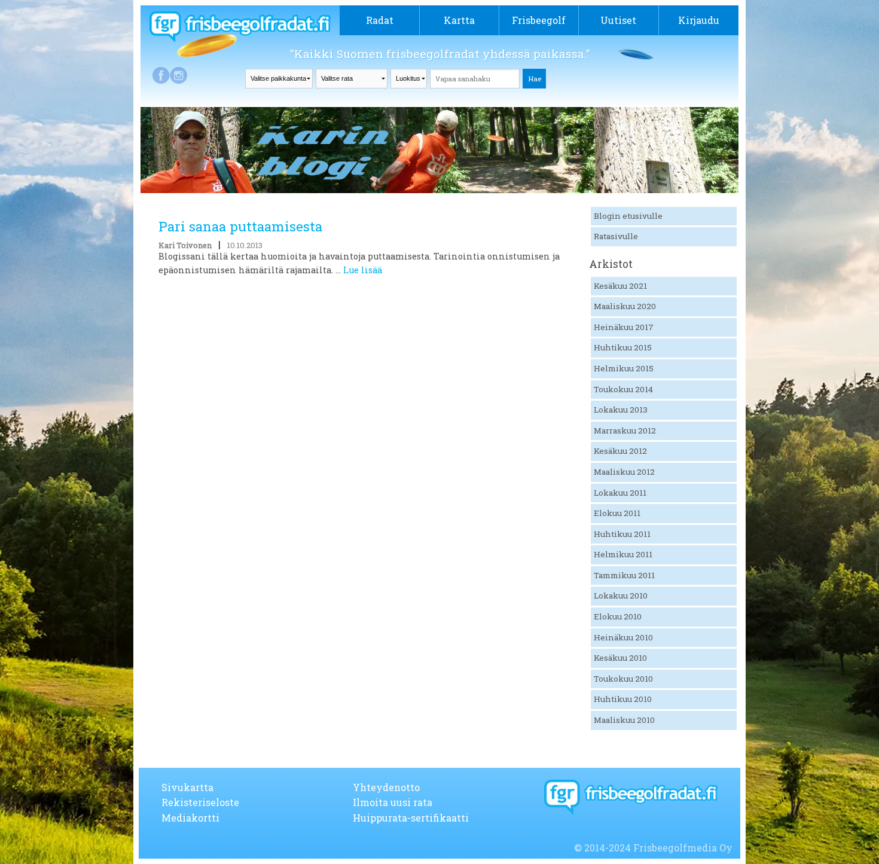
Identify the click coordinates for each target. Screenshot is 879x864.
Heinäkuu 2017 (624, 327)
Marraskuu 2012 (625, 430)
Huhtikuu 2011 (622, 534)
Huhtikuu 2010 (623, 699)
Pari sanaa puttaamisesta (240, 226)
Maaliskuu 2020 (625, 306)
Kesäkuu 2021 (620, 285)
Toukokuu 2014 (623, 389)
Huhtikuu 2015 (623, 347)
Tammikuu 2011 (624, 575)
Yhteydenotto (386, 787)
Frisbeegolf (539, 20)
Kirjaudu (698, 20)
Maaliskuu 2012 (624, 471)
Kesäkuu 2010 (620, 657)
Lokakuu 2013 (621, 409)
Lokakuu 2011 (620, 492)
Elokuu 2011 (617, 513)
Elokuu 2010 (618, 616)
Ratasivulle (616, 236)
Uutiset (618, 20)
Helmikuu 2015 (624, 368)
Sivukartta (187, 787)
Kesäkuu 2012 (620, 450)
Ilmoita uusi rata (392, 802)
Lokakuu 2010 (621, 595)
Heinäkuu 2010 (623, 637)
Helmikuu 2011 (623, 554)
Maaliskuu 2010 (624, 720)
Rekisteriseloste (200, 802)
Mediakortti (190, 817)
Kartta (459, 20)
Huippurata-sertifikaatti (411, 817)
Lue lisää (362, 270)
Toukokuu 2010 (623, 678)
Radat (379, 20)
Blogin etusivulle (628, 215)
